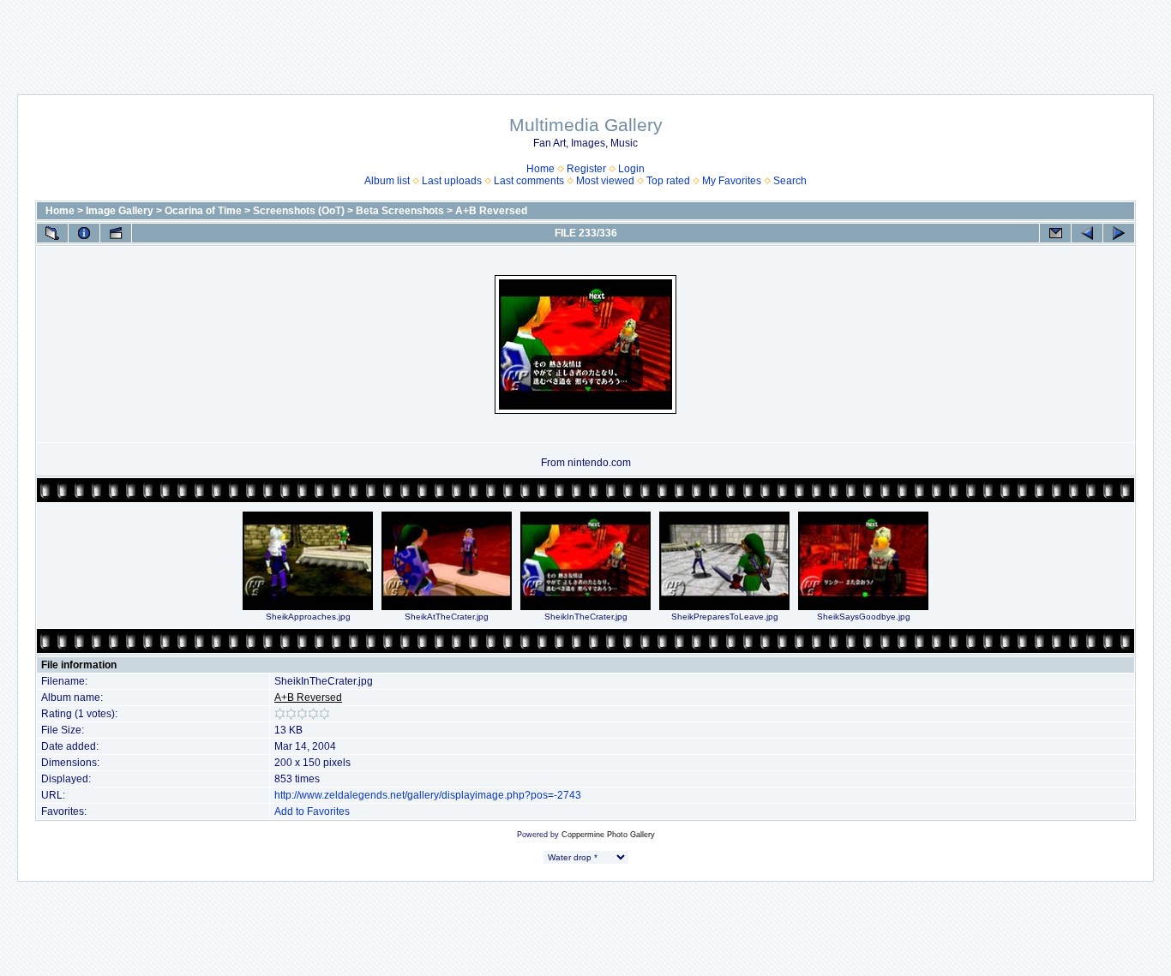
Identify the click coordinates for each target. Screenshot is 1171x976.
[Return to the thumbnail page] (52, 233)
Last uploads (452, 181)
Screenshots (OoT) (299, 211)
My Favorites (731, 181)
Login (631, 169)
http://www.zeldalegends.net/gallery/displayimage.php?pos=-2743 (427, 795)
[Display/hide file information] (84, 233)
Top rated (668, 181)
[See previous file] (1087, 233)
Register (586, 169)
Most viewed (605, 181)
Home (540, 169)
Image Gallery (119, 211)
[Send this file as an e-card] (1055, 233)
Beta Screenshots (400, 211)
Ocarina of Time (203, 211)
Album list (387, 181)
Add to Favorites (312, 811)
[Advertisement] (585, 38)
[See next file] (1118, 233)
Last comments (529, 181)
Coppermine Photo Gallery (608, 834)
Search (790, 181)
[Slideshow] (115, 233)
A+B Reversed (491, 211)
